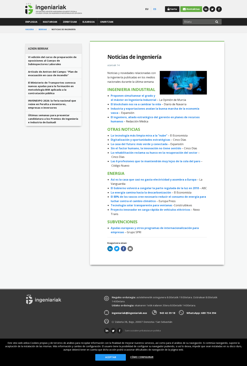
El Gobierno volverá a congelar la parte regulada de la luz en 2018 (155, 188)
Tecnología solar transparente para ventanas (141, 205)
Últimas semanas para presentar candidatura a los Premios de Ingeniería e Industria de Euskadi (53, 118)
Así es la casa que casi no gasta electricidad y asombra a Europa (153, 179)
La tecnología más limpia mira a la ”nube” (139, 135)
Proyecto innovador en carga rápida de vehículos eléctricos (150, 209)
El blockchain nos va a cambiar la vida (136, 104)
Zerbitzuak (70, 21)
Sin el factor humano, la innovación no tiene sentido (146, 148)
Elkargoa (89, 21)
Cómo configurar (141, 357)
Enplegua (31, 21)
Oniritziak (106, 21)
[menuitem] (31, 22)
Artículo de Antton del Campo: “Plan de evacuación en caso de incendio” (52, 73)
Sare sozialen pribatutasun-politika (143, 330)
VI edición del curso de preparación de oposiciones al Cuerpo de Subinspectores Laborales (52, 60)
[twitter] (116, 248)
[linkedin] (110, 248)
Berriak (43, 29)
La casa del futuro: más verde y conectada (139, 144)
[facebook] (123, 248)
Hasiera (29, 29)
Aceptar (110, 357)
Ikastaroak (50, 21)
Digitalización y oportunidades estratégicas (140, 140)
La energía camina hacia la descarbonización (141, 192)
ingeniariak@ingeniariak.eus (129, 313)
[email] (130, 248)
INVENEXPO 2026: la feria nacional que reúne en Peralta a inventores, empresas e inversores (52, 104)
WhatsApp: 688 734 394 (201, 313)
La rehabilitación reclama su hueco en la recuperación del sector (154, 153)
